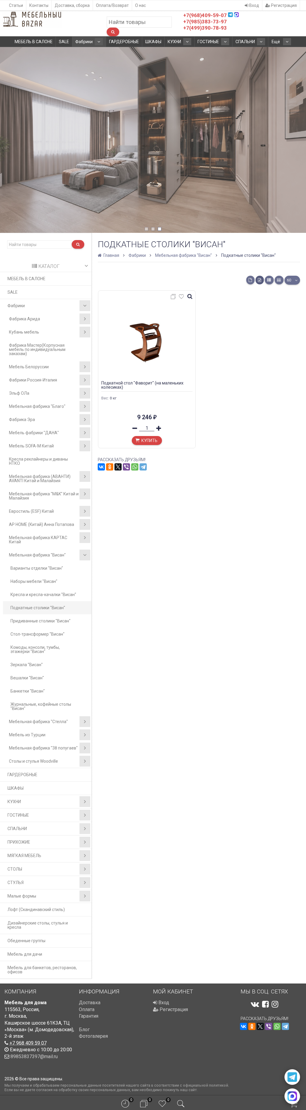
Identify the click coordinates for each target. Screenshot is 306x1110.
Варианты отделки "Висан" (36, 568)
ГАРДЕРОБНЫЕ (124, 41)
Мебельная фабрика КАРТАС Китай (38, 539)
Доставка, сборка (72, 5)
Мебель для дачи (24, 954)
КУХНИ (174, 41)
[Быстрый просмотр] (190, 297)
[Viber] (126, 466)
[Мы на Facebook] (265, 1004)
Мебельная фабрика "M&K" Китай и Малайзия (44, 495)
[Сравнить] (174, 297)
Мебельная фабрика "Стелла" (38, 721)
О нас (140, 5)
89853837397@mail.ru (34, 1056)
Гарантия (88, 1016)
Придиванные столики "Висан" (40, 621)
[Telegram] (143, 466)
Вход (253, 5)
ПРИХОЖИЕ (18, 842)
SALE (64, 41)
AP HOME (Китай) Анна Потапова (41, 524)
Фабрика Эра (22, 419)
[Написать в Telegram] (292, 1077)
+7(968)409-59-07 (205, 15)
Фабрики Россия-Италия (33, 380)
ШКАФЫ (153, 41)
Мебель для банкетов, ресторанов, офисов (42, 969)
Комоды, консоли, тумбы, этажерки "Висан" (35, 649)
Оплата (86, 1009)
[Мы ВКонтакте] (255, 1004)
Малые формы (21, 896)
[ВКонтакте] (101, 466)
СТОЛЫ (14, 869)
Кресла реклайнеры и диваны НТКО (38, 461)
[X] (118, 466)
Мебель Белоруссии (29, 366)
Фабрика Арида (24, 318)
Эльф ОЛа (19, 393)
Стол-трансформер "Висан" (37, 634)
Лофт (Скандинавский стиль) (36, 909)
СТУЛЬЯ (15, 882)
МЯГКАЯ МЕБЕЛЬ (24, 855)
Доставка (89, 1002)
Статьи (16, 5)
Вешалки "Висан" (27, 677)
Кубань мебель (24, 332)
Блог (84, 1029)
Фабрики (84, 41)
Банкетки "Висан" (27, 691)
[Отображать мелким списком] (279, 280)
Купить (149, 440)
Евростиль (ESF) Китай (31, 511)
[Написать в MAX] (292, 1096)
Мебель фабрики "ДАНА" (34, 432)
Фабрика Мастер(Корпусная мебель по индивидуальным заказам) (37, 349)
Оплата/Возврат (112, 5)
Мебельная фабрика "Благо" (37, 406)
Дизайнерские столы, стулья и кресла (37, 925)
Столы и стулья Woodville (33, 761)
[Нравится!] (181, 297)
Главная (111, 255)
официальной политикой (205, 1085)
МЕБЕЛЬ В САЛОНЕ (34, 41)
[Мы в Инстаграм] (275, 1004)
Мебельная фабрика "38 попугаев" (43, 748)
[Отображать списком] (269, 280)
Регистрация (283, 5)
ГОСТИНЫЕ (208, 41)
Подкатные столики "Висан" (37, 607)
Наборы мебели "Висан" (33, 581)
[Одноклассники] (109, 466)
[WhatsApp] (134, 466)
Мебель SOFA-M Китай (31, 446)
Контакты (38, 5)
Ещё (276, 41)
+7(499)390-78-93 (205, 28)
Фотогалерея (93, 1036)
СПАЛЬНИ (245, 41)
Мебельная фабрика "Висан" (37, 555)
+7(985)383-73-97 (205, 22)
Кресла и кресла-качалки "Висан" (43, 594)
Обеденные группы (26, 940)
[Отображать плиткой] (250, 280)
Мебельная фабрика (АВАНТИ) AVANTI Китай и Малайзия (40, 478)
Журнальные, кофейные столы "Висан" (40, 706)
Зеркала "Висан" (26, 664)
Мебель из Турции (27, 734)
